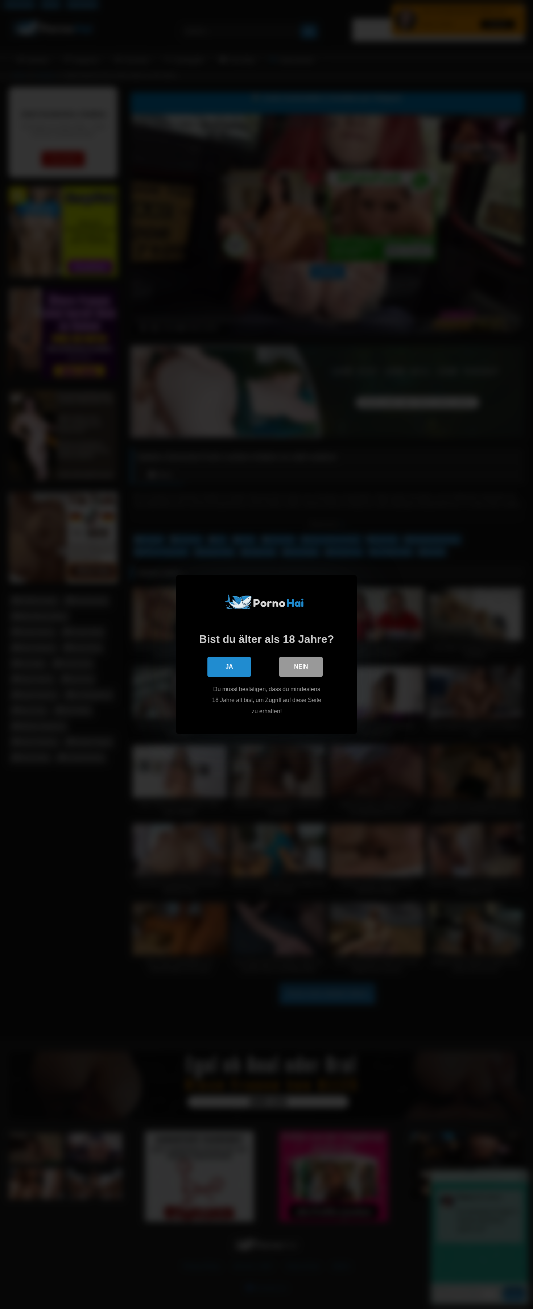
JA (229, 667)
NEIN (301, 667)
